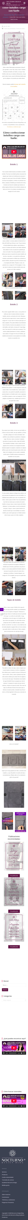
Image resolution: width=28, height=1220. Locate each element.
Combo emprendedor (8, 1177)
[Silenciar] (21, 1053)
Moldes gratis (5, 1185)
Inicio (3, 1215)
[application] (14, 1048)
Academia (21, 1215)
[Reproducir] (4, 1053)
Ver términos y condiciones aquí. (14, 126)
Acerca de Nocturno (10, 1215)
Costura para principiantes (9, 28)
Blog (17, 1215)
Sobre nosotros (6, 1194)
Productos (4, 1174)
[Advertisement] (14, 209)
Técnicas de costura (20, 28)
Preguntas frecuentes (8, 1202)
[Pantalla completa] (24, 1053)
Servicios (4, 1172)
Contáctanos (5, 1197)
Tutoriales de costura (8, 1180)
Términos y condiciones (8, 1200)
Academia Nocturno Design (9, 1182)
